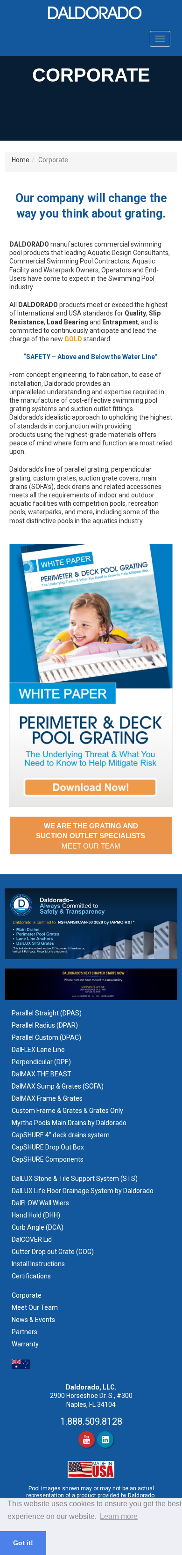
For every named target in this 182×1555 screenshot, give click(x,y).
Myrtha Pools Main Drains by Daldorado (69, 1123)
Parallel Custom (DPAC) (46, 1037)
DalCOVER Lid (32, 1239)
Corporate (27, 1295)
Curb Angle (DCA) (37, 1227)
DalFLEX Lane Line (38, 1049)
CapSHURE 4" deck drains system (61, 1135)
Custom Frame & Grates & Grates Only (67, 1110)
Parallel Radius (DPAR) (45, 1025)
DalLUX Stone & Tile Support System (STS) (75, 1178)
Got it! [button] (23, 1543)
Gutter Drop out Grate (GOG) (53, 1251)
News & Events (33, 1319)
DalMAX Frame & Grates (47, 1098)
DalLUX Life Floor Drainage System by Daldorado (83, 1190)
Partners (24, 1332)
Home (20, 160)
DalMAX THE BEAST (41, 1074)
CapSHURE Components (48, 1159)
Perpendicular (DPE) (41, 1062)
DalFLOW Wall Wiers (40, 1203)
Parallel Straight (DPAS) (47, 1013)
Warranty (25, 1344)
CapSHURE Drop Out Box (48, 1147)
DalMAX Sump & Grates (46, 1086)
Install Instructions (39, 1264)
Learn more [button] (119, 1516)
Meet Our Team (35, 1307)
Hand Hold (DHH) (36, 1215)
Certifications (31, 1276)
